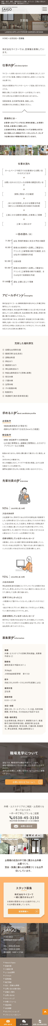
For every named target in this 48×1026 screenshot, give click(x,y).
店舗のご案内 (10, 992)
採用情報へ (24, 911)
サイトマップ (10, 998)
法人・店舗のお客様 (12, 985)
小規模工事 (9, 969)
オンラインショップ (12, 1011)
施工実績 (8, 982)
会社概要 (8, 1008)
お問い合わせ (10, 995)
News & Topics (10, 963)
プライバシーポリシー (13, 1015)
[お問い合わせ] (8, 1024)
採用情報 (8, 979)
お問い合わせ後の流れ (13, 989)
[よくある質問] (24, 1024)
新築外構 (8, 966)
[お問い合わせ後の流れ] (40, 1024)
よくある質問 (10, 972)
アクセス (8, 976)
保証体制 (8, 1005)
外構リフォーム (10, 1002)
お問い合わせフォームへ (24, 782)
